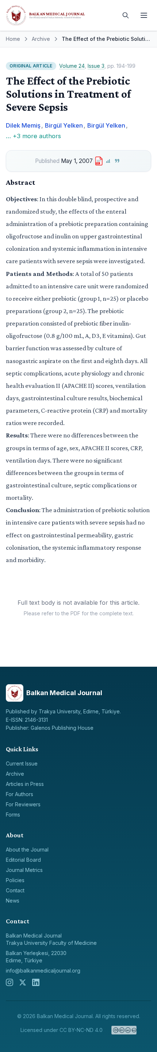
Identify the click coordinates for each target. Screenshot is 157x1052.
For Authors (19, 794)
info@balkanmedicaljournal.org (43, 970)
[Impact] (108, 160)
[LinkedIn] (35, 982)
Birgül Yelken (64, 125)
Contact (15, 890)
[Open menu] (144, 15)
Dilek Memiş (23, 125)
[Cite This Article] (117, 160)
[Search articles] (125, 15)
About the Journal (27, 849)
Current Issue (22, 763)
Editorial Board (23, 860)
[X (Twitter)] (22, 982)
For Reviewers (23, 804)
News (12, 900)
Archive (41, 39)
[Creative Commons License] (124, 1030)
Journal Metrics (24, 870)
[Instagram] (9, 982)
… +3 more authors (33, 136)
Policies (15, 880)
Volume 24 (72, 66)
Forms (13, 814)
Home (13, 39)
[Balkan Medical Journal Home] (60, 15)
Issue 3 (96, 66)
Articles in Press (25, 784)
